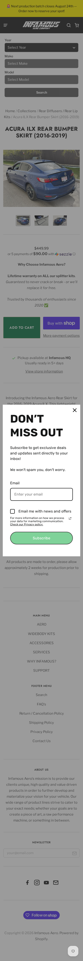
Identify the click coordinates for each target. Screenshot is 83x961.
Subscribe (41, 538)
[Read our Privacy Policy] (70, 518)
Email (15, 483)
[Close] (74, 410)
